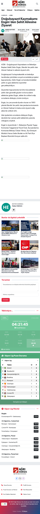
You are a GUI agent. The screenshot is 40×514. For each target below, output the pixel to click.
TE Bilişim (24, 511)
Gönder (5, 300)
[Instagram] (23, 478)
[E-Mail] (13, 210)
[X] (20, 478)
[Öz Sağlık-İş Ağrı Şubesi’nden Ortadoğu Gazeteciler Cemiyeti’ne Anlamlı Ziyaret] (30, 225)
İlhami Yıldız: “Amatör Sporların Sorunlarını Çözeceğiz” (9, 253)
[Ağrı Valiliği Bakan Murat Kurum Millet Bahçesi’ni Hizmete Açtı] (10, 225)
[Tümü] (37, 311)
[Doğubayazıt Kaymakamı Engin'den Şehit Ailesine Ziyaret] (20, 45)
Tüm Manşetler (27, 489)
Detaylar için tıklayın (20, 402)
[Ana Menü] (2, 4)
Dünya (29, 10)
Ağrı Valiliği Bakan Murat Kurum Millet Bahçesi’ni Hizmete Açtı (10, 233)
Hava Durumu (8, 485)
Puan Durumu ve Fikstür (10, 489)
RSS (5, 504)
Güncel (9, 10)
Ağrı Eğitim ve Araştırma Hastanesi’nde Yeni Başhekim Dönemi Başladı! (10, 271)
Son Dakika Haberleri (9, 494)
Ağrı (3, 10)
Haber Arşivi (27, 494)
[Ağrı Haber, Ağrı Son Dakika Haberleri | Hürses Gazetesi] (19, 3)
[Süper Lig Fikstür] (37, 409)
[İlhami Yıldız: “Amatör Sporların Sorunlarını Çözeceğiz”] (10, 245)
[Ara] (37, 4)
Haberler (4, 15)
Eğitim (37, 10)
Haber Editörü (17, 206)
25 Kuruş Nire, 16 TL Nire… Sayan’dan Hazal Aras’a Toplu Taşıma (29, 271)
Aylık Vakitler (6, 349)
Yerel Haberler (19, 10)
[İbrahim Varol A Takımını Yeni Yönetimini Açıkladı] (30, 245)
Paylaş (5, 59)
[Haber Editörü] (6, 207)
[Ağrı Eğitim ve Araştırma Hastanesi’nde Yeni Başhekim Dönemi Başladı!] (10, 263)
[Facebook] (16, 478)
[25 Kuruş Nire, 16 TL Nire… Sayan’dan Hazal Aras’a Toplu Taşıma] (30, 263)
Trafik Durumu (27, 485)
